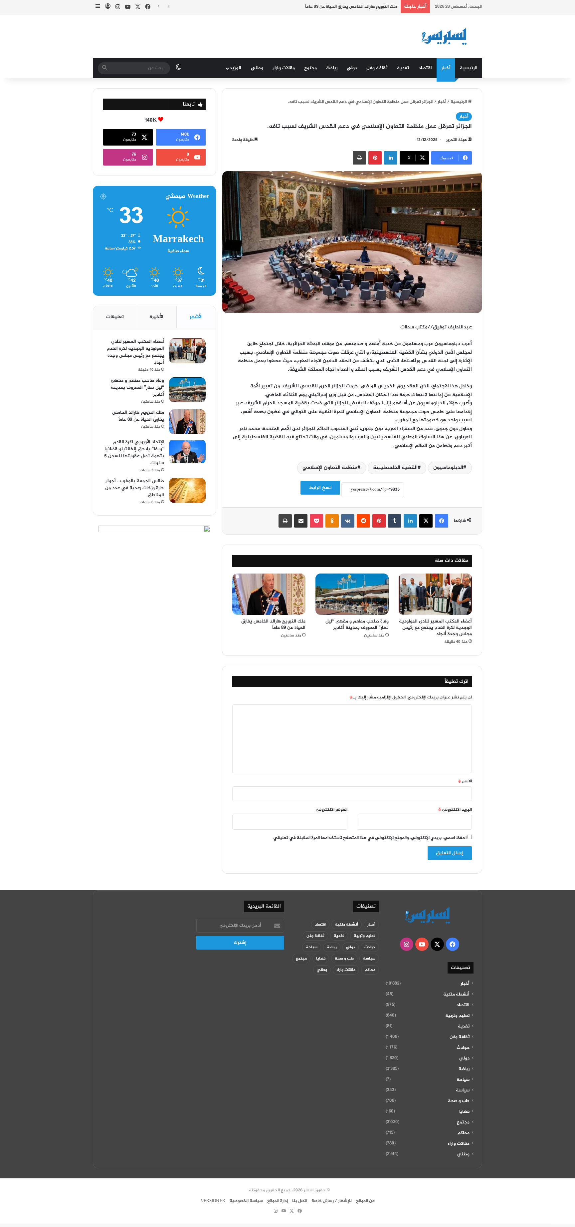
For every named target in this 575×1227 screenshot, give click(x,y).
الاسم (465, 781)
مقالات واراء (284, 68)
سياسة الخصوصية (246, 1201)
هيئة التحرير (456, 140)
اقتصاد (425, 68)
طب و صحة (459, 1101)
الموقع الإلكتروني (331, 809)
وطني (257, 68)
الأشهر (196, 317)
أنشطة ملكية (456, 994)
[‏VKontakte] (347, 521)
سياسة (463, 1090)
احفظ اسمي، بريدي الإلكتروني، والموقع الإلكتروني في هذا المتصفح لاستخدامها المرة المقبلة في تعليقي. (370, 838)
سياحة (463, 1079)
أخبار (446, 68)
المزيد (235, 68)
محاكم (464, 1133)
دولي (352, 68)
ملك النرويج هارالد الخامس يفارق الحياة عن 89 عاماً (351, 6)
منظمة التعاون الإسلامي (329, 467)
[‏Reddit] (363, 521)
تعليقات (115, 317)
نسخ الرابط (320, 488)
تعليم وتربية (457, 1016)
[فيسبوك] (441, 521)
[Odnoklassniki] (332, 521)
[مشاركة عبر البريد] (300, 521)
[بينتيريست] (375, 158)
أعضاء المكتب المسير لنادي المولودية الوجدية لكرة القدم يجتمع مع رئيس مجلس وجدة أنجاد (435, 627)
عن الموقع (365, 1201)
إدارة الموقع (277, 1201)
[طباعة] (359, 158)
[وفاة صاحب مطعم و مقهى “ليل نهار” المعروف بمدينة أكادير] (352, 594)
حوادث (463, 1047)
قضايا (464, 1111)
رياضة (331, 68)
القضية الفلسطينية (395, 467)
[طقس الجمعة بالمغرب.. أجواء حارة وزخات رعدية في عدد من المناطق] (187, 490)
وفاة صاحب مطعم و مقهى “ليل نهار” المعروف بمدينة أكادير (357, 624)
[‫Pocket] (316, 521)
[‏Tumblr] (394, 521)
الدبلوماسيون (448, 467)
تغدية (403, 68)
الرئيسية (469, 68)
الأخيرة (156, 317)
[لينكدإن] (390, 158)
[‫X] (426, 521)
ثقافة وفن (377, 68)
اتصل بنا (299, 1201)
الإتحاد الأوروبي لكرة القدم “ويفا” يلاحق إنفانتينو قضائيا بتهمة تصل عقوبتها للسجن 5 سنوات (134, 452)
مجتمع (310, 68)
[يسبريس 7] (446, 36)
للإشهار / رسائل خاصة (331, 1201)
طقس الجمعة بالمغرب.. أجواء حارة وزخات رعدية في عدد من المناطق (134, 488)
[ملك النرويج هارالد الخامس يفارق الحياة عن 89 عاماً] (268, 594)
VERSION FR (213, 1201)
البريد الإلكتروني (455, 809)
